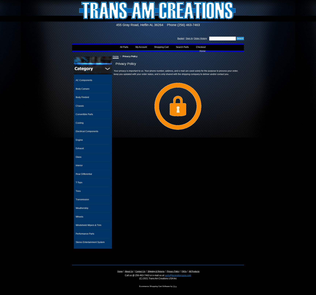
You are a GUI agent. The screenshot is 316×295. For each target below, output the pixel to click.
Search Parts (182, 47)
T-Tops (79, 182)
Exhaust (80, 148)
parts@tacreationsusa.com (178, 275)
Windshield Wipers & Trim (88, 225)
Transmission (82, 199)
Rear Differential (84, 174)
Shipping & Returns (156, 271)
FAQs (184, 271)
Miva (175, 286)
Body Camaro (82, 89)
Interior (79, 165)
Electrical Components (87, 131)
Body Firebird (82, 97)
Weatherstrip (82, 208)
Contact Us (140, 271)
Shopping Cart (161, 47)
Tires (78, 191)
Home (203, 51)
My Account (141, 47)
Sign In (189, 38)
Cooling (80, 123)
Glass (78, 157)
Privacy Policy (173, 271)
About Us (129, 271)
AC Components (84, 80)
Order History (200, 38)
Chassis (80, 106)
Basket (180, 38)
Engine (79, 140)
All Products (194, 271)
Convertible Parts (84, 114)
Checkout (201, 47)
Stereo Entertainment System (90, 242)
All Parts (124, 47)
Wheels (79, 216)
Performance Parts (85, 234)
